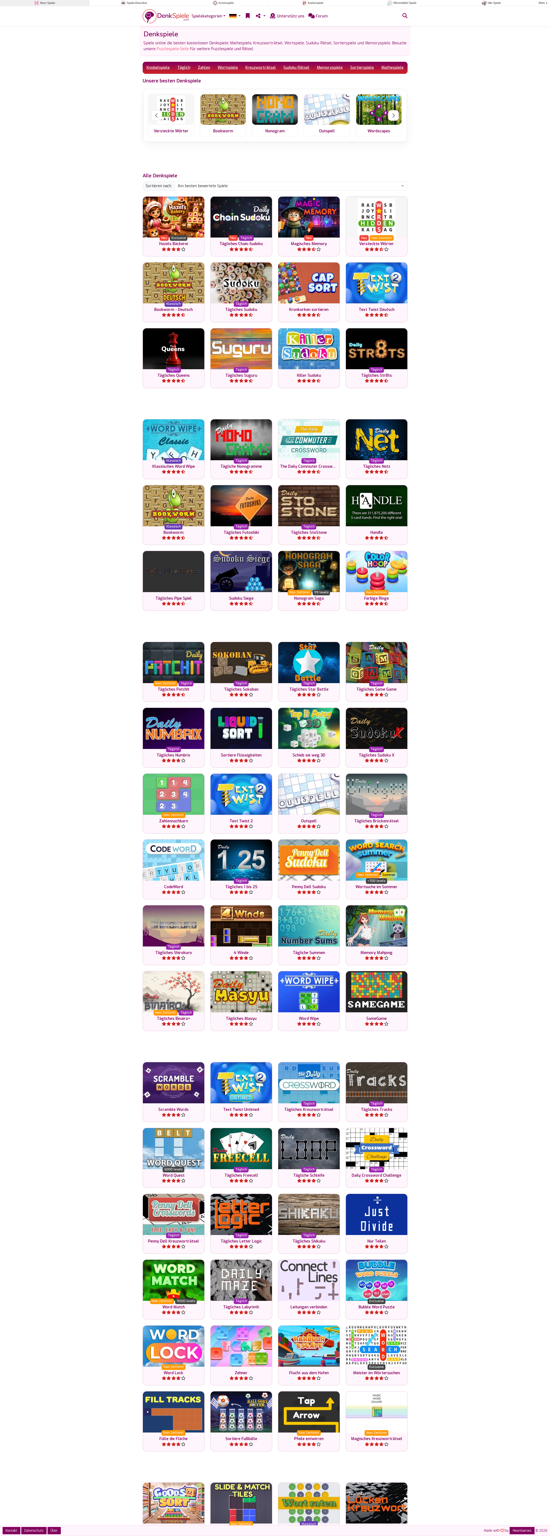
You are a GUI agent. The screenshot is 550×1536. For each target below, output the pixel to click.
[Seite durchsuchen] (405, 16)
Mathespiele (392, 67)
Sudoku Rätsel (296, 67)
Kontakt (11, 1530)
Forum (321, 16)
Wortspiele (228, 67)
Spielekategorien (207, 16)
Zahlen (204, 67)
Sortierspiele (362, 67)
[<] (156, 115)
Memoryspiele (330, 67)
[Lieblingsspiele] (248, 16)
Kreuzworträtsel (260, 67)
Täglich (183, 67)
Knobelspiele (158, 67)
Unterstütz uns (290, 16)
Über (54, 1530)
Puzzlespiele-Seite (173, 48)
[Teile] (260, 16)
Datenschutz (34, 1530)
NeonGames (522, 1530)
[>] (393, 115)
